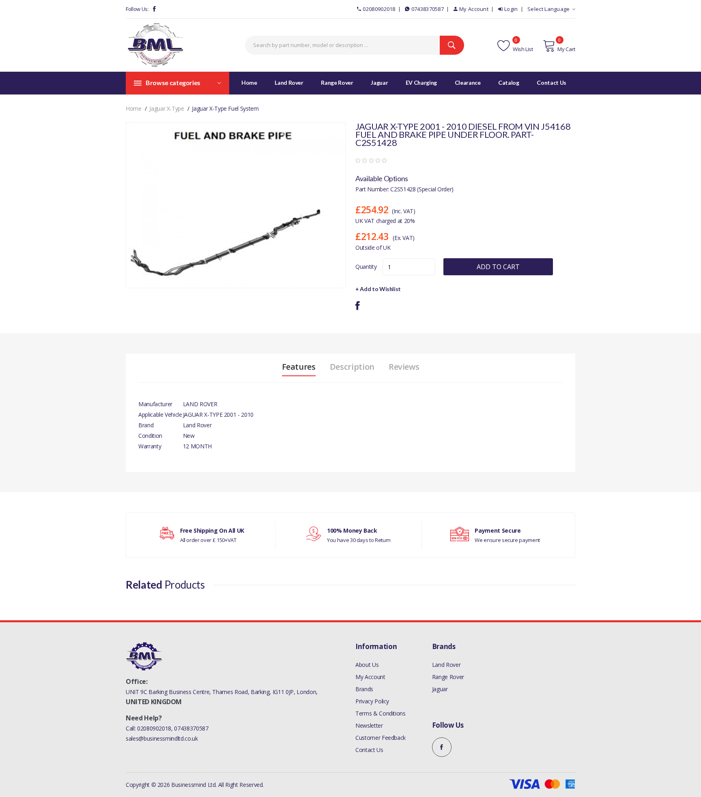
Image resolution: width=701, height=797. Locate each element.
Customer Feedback (380, 737)
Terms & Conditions (380, 713)
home (134, 108)
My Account (473, 9)
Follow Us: (137, 9)
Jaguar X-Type (166, 108)
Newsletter (369, 725)
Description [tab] (352, 367)
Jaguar (440, 689)
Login (511, 9)
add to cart (498, 266)
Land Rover (446, 664)
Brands (364, 689)
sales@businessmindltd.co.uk (162, 738)
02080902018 (379, 9)
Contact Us (369, 750)
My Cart (566, 49)
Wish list (522, 49)
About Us (366, 664)
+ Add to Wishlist (378, 288)
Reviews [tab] (404, 367)
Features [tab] (299, 367)
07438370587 (427, 9)
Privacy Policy (372, 701)
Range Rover (448, 677)
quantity (365, 266)
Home (249, 82)
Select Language (548, 9)
